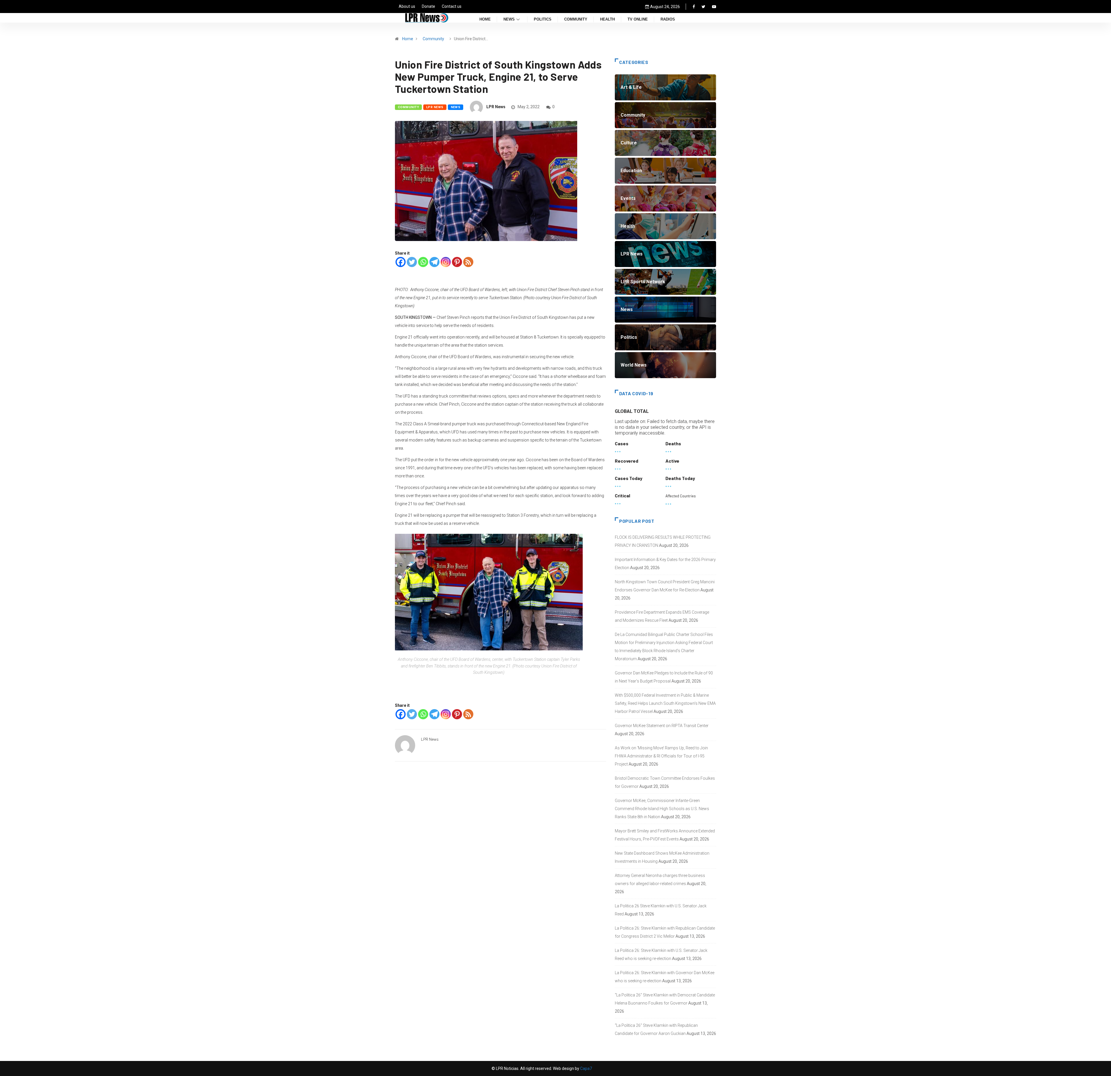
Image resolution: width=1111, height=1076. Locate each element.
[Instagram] (446, 262)
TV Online (638, 19)
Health (607, 19)
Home (485, 19)
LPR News (435, 107)
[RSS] (468, 262)
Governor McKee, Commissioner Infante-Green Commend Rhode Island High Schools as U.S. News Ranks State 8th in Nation (662, 808)
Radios (668, 19)
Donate (428, 6)
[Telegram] (434, 262)
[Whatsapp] (423, 262)
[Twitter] (703, 6)
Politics (542, 19)
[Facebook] (694, 6)
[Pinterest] (457, 262)
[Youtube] (714, 6)
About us (407, 6)
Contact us (451, 6)
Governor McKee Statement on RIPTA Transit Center (662, 725)
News (509, 19)
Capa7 (585, 1068)
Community (575, 19)
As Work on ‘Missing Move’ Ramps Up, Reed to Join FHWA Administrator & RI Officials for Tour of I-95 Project (661, 756)
